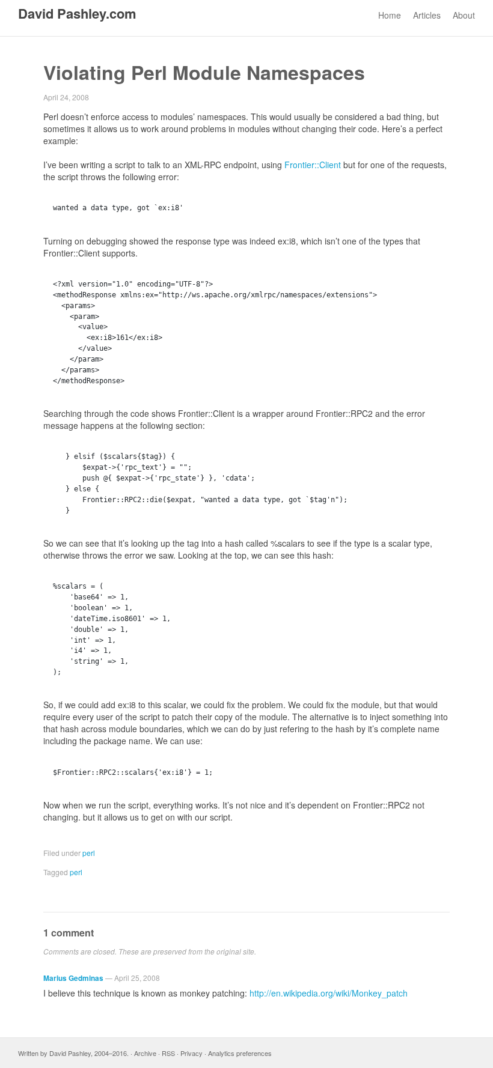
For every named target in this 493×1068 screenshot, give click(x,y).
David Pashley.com (77, 13)
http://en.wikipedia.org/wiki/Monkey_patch (329, 993)
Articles (427, 15)
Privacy (191, 1053)
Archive (145, 1053)
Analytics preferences (240, 1053)
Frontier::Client (312, 165)
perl (88, 853)
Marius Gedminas (73, 978)
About (464, 15)
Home (389, 15)
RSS (168, 1053)
